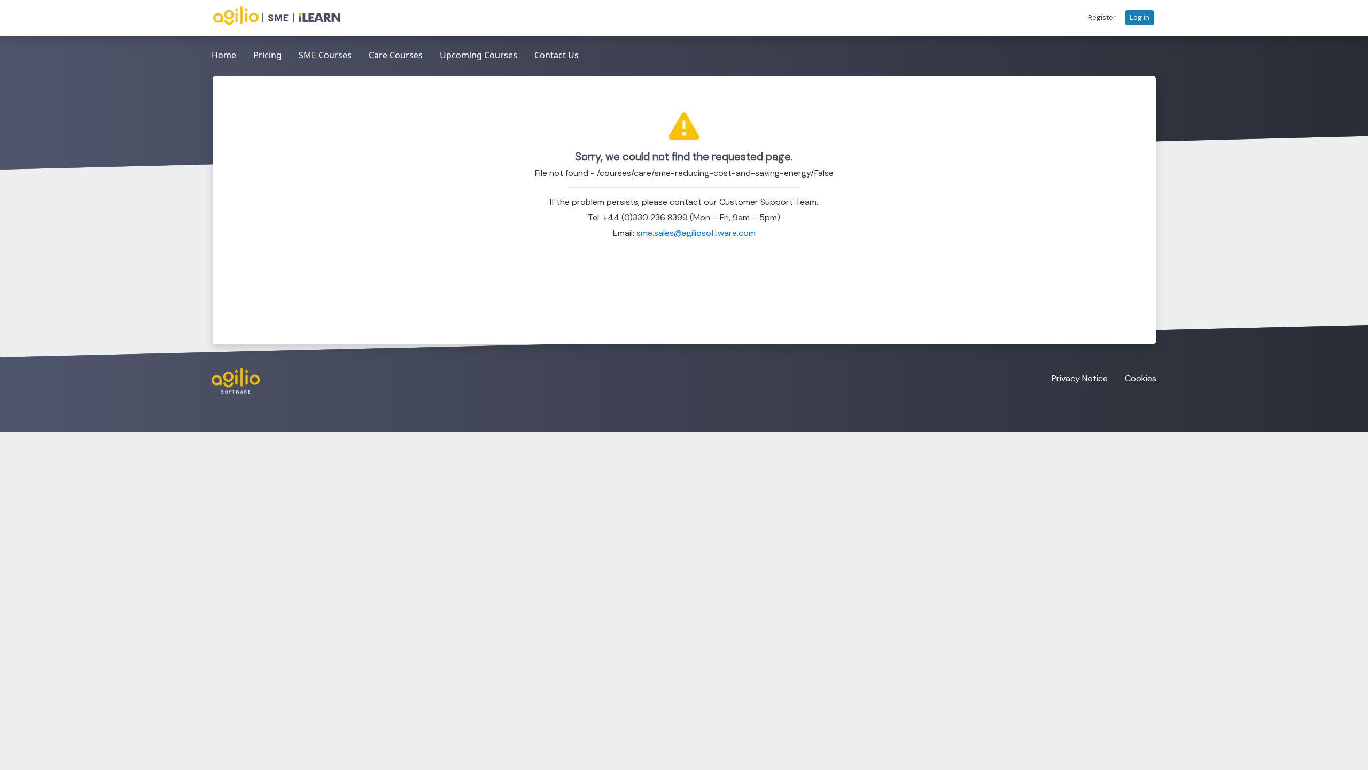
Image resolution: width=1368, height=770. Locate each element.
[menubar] (395, 56)
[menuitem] (224, 56)
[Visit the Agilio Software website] (231, 381)
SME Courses (325, 55)
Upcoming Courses (478, 55)
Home (224, 55)
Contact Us (556, 55)
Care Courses (396, 55)
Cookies (1140, 378)
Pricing (267, 55)
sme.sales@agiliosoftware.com (696, 232)
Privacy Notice (1080, 378)
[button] (1102, 17)
